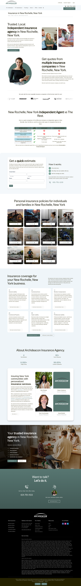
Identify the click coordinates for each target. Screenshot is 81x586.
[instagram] (65, 524)
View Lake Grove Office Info (26, 529)
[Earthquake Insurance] (49, 236)
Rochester (50, 572)
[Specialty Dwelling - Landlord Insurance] (32, 236)
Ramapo (46, 572)
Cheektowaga (40, 571)
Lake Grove (69, 571)
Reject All (44, 583)
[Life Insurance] (49, 218)
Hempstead (58, 571)
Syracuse (67, 572)
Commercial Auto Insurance (16, 456)
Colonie (48, 571)
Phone (11, 178)
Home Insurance (26, 396)
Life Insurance (18, 398)
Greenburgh (54, 571)
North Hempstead (38, 572)
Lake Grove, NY (21, 389)
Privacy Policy (41, 581)
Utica (26, 573)
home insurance (36, 570)
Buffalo (36, 571)
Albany (23, 571)
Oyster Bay (43, 572)
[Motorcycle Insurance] (66, 236)
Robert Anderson (61, 390)
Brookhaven (32, 571)
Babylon (28, 571)
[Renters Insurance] (49, 255)
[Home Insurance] (15, 218)
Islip (65, 571)
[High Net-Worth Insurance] (15, 236)
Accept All (38, 583)
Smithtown (59, 572)
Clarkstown (44, 571)
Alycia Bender (61, 413)
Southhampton (63, 572)
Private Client (24, 398)
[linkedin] (68, 524)
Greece (51, 571)
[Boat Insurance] (15, 255)
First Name (12, 176)
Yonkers (34, 573)
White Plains (30, 573)
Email (28, 178)
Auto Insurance (13, 450)
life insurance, (47, 570)
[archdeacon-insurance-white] (40, 513)
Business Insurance (14, 454)
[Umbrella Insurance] (66, 218)
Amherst (25, 571)
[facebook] (63, 524)
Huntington (62, 571)
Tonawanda (23, 573)
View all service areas (48, 573)
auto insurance (41, 570)
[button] (43, 8)
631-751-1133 (11, 47)
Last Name (29, 176)
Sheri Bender (43, 390)
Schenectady (54, 572)
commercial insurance (54, 570)
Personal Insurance (14, 448)
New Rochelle (29, 572)
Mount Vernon (24, 572)
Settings (46, 581)
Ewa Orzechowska (43, 413)
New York (67, 570)
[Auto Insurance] (32, 218)
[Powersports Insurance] (32, 255)
